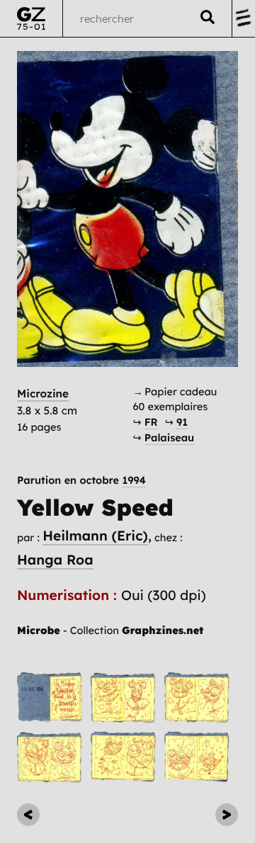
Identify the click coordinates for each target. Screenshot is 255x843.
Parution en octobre (81, 481)
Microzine (43, 393)
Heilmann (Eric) (95, 535)
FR (151, 422)
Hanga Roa (55, 559)
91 (182, 422)
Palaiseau (169, 437)
